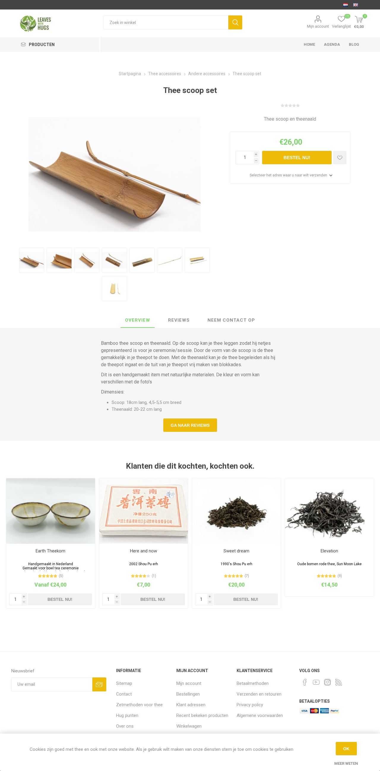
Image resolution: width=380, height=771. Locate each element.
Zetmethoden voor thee (139, 704)
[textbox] (165, 22)
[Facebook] (305, 682)
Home (309, 44)
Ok (346, 748)
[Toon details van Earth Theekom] (50, 511)
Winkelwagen (189, 726)
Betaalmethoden (253, 683)
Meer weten (346, 763)
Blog (354, 44)
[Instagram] (327, 682)
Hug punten (127, 715)
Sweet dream (236, 551)
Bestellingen (188, 694)
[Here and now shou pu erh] (143, 511)
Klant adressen (190, 704)
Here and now (143, 551)
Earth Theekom (50, 551)
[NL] (345, 5)
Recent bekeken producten (202, 715)
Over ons (125, 726)
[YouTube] (316, 682)
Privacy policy (250, 704)
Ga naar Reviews (190, 425)
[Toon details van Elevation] (329, 511)
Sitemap (124, 683)
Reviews (179, 320)
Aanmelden (99, 684)
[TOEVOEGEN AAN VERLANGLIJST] (339, 157)
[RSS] (338, 682)
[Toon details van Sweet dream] (236, 511)
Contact (124, 694)
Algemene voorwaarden (260, 715)
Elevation (329, 551)
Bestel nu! (297, 157)
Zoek (235, 22)
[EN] (355, 5)
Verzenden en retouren (259, 694)
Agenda (332, 44)
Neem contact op (231, 320)
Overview (137, 320)
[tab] (138, 320)
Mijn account (318, 26)
